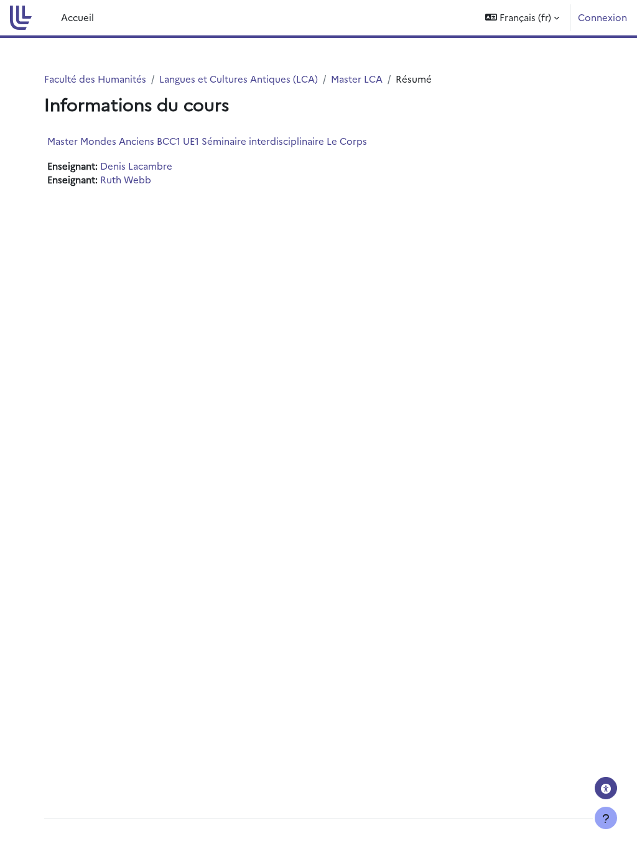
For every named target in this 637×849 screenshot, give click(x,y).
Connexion (602, 17)
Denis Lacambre (136, 165)
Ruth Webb (125, 179)
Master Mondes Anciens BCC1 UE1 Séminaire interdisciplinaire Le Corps (207, 140)
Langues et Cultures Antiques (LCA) (238, 78)
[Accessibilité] (606, 788)
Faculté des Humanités (95, 78)
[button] (522, 17)
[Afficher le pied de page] (606, 818)
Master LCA (357, 78)
